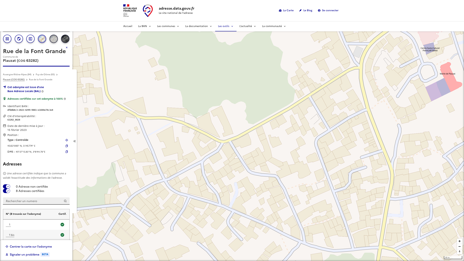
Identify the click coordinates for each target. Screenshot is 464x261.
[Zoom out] (459, 246)
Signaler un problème (29, 254)
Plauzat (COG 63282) (14, 79)
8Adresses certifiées (30, 191)
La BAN (142, 26)
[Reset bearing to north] (459, 251)
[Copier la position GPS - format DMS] (67, 152)
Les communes (166, 26)
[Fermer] (67, 47)
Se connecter (330, 10)
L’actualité (245, 26)
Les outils (223, 26)
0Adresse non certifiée (32, 186)
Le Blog (307, 10)
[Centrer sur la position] (67, 140)
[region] (232, 141)
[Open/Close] (74, 141)
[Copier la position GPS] (67, 146)
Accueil (127, 26)
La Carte (288, 10)
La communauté (272, 26)
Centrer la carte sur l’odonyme (31, 246)
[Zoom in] (459, 241)
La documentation (196, 26)
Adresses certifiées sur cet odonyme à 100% (35, 99)
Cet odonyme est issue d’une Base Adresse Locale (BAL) (25, 89)
